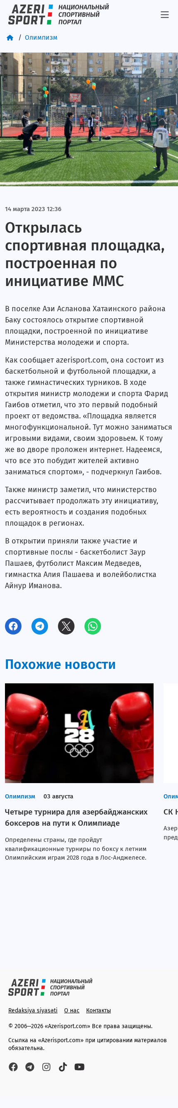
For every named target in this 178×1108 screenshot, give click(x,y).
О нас (71, 1010)
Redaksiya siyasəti (33, 1010)
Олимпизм (41, 37)
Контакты (98, 1010)
